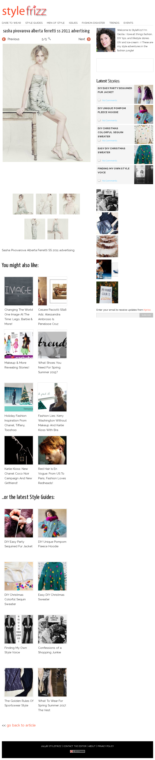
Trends (114, 22)
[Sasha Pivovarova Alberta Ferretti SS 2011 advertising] (46, 103)
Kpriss (147, 309)
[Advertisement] (71, 177)
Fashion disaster (93, 22)
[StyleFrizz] (24, 19)
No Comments (109, 100)
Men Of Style (56, 22)
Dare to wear (11, 22)
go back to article (21, 725)
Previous (13, 39)
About (91, 746)
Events (128, 22)
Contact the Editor (75, 746)
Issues (73, 22)
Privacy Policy (106, 746)
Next (81, 39)
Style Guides (34, 22)
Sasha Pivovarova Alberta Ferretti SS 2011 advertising (46, 31)
